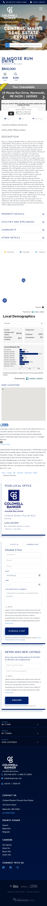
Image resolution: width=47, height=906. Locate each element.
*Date (7, 571)
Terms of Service (16, 639)
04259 (35, 473)
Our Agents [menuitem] (7, 845)
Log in (35, 2)
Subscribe (17, 700)
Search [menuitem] (5, 825)
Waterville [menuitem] (6, 829)
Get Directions (8, 813)
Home (3, 473)
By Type (6, 724)
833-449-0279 (10, 2)
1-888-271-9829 (21, 2)
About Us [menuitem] (6, 848)
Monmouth (28, 473)
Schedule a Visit (33, 544)
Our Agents (17, 529)
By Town (7, 733)
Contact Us (8, 529)
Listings (9, 473)
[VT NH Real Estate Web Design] (23, 900)
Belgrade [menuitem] (6, 832)
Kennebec (20, 473)
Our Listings (9, 742)
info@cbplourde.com (13, 778)
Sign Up (42, 2)
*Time (7, 580)
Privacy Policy (5, 444)
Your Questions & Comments (15, 589)
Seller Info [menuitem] (6, 855)
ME (14, 473)
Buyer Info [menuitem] (6, 851)
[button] (7, 45)
